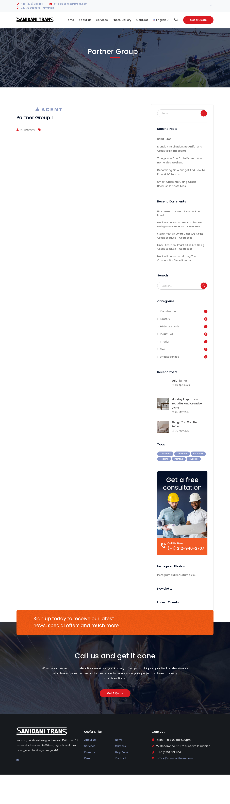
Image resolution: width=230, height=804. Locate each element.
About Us (90, 740)
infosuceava (28, 129)
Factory (165, 319)
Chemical (182, 453)
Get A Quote (115, 693)
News (118, 740)
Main (163, 349)
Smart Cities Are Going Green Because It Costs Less (176, 184)
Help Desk (121, 752)
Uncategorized (169, 357)
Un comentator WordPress (173, 211)
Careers (120, 746)
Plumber (193, 458)
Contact (120, 758)
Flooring (164, 458)
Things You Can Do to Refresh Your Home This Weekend (180, 160)
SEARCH (204, 113)
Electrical (198, 453)
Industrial (166, 334)
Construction (168, 311)
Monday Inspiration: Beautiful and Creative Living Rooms (179, 149)
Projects (89, 752)
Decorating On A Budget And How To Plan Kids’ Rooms (181, 172)
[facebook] (18, 760)
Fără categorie (169, 326)
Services (89, 746)
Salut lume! (164, 139)
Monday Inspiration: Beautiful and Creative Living (187, 403)
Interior (164, 341)
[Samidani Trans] (35, 19)
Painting (178, 458)
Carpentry (165, 453)
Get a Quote (198, 20)
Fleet (87, 758)
